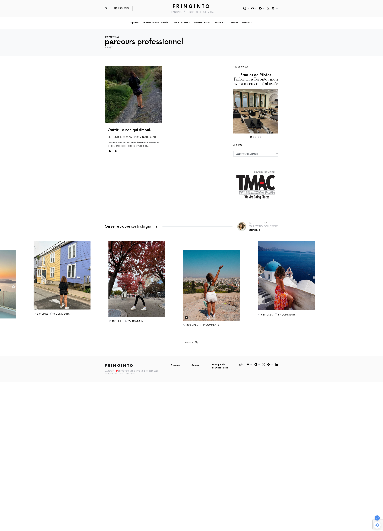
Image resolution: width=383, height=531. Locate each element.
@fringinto (254, 230)
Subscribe (123, 8)
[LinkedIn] (276, 364)
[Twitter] (268, 8)
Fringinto (191, 6)
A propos (175, 365)
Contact (195, 365)
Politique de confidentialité (220, 366)
